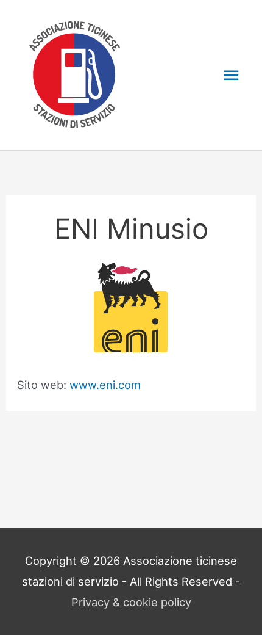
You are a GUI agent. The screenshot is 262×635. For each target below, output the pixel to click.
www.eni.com (105, 384)
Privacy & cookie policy (131, 602)
